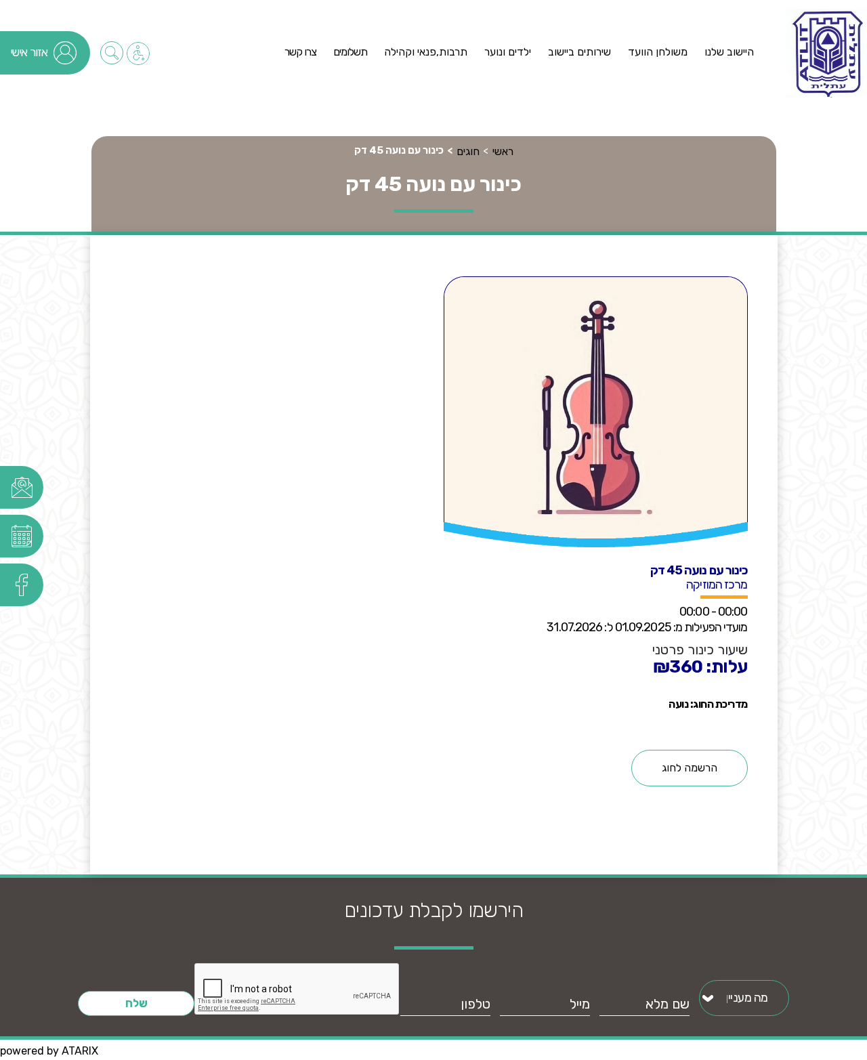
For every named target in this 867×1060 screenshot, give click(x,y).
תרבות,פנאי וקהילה (425, 51)
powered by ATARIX (49, 1050)
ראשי (502, 151)
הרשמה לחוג (689, 767)
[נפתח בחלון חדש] (22, 487)
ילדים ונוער (507, 51)
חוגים (468, 151)
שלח (136, 1003)
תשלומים (350, 51)
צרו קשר (300, 51)
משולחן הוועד (658, 51)
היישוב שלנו (729, 51)
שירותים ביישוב (579, 51)
